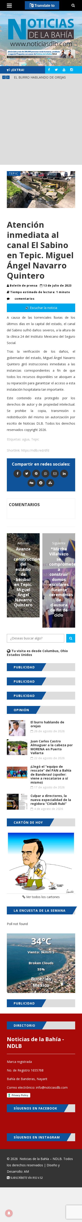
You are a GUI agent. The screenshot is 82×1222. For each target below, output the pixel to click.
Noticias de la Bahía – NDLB (41, 1159)
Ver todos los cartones (42, 897)
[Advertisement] (41, 124)
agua (25, 439)
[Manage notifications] (9, 1213)
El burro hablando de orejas (40, 77)
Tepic (13, 173)
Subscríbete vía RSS (23, 1178)
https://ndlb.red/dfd (35, 450)
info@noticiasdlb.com (52, 1087)
